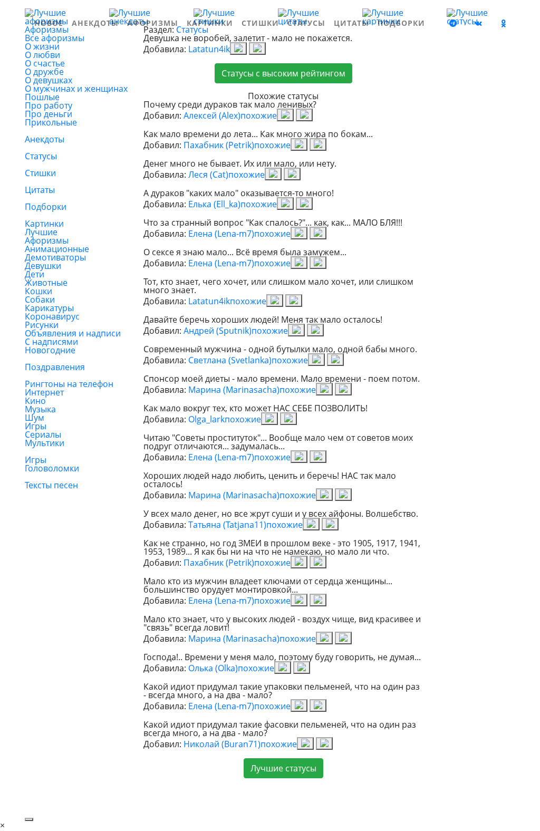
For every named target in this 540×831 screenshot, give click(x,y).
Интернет (44, 392)
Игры (35, 426)
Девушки (43, 266)
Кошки (38, 291)
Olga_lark (206, 419)
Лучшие (41, 232)
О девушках (48, 80)
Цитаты (351, 23)
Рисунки (42, 325)
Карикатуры (49, 308)
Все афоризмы (54, 38)
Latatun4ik (209, 49)
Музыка (40, 409)
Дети (34, 274)
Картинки (210, 23)
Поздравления (55, 367)
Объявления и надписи (73, 333)
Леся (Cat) (208, 174)
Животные (46, 282)
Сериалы (43, 434)
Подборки (401, 23)
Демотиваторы (55, 257)
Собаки (40, 299)
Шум (34, 417)
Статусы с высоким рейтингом (283, 73)
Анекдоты (95, 23)
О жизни (42, 46)
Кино (35, 401)
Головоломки (52, 468)
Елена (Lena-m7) (221, 233)
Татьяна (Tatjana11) (227, 524)
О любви (42, 55)
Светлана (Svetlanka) (230, 360)
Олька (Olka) (213, 668)
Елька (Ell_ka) (214, 204)
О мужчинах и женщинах (76, 88)
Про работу (48, 105)
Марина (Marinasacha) (233, 389)
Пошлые (42, 97)
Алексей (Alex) (212, 115)
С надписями (51, 341)
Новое (48, 23)
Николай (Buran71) (222, 744)
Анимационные (57, 249)
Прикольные (51, 122)
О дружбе (44, 72)
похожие (258, 115)
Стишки (260, 23)
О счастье (45, 63)
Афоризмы (152, 23)
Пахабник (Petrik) (219, 145)
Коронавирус (52, 316)
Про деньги (48, 114)
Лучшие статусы (283, 768)
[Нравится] (238, 48)
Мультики (44, 443)
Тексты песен (51, 485)
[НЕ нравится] (257, 48)
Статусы (306, 23)
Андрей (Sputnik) (218, 330)
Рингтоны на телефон (69, 384)
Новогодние (50, 350)
